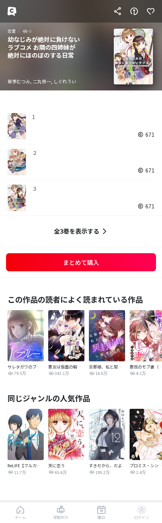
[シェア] (118, 11)
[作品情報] (134, 11)
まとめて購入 (81, 262)
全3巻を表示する (76, 231)
